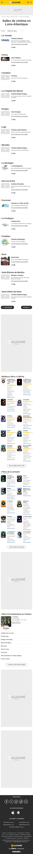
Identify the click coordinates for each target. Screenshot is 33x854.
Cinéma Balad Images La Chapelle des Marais (20, 94)
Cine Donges (16, 112)
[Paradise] (3, 519)
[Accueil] (15, 2)
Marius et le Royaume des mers (27, 490)
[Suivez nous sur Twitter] (11, 802)
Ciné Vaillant (16, 58)
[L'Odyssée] (3, 402)
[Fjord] (3, 433)
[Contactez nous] (26, 802)
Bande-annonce (11, 397)
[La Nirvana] (3, 503)
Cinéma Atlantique (18, 239)
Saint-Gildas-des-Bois (11, 292)
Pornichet (6, 200)
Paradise (9, 516)
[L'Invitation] (6, 623)
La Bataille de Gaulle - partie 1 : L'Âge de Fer (27, 381)
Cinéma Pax (15, 221)
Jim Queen (26, 399)
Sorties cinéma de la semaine (16, 547)
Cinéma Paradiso (17, 184)
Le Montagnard (16, 166)
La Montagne (7, 163)
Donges (5, 109)
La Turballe (7, 35)
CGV (6, 834)
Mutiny (9, 488)
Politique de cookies (14, 834)
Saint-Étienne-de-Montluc (13, 272)
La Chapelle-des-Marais (12, 91)
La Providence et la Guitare (11, 532)
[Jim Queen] (19, 402)
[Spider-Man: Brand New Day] (19, 418)
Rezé (4, 254)
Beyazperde (6, 824)
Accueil (3, 16)
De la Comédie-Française (27, 446)
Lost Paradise (27, 532)
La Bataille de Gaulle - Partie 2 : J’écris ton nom (11, 381)
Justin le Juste (5, 649)
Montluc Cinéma (17, 275)
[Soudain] (19, 433)
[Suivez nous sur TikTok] (21, 802)
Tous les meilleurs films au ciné (16, 465)
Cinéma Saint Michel (18, 130)
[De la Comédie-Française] (19, 448)
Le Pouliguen (8, 218)
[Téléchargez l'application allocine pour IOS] (13, 812)
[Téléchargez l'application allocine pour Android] (19, 812)
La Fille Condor (27, 516)
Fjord (8, 430)
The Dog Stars (5, 636)
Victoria (14, 76)
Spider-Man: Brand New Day (27, 416)
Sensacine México (14, 827)
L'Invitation (15, 617)
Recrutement (21, 833)
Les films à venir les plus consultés (16, 664)
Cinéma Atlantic (17, 38)
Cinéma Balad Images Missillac (20, 148)
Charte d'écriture (28, 836)
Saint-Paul (15, 257)
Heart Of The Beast (6, 642)
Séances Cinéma (14, 16)
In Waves (9, 416)
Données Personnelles (6, 836)
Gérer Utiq (19, 838)
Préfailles (6, 236)
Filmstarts (6, 822)
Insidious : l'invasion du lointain (10, 477)
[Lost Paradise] (19, 534)
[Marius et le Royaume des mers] (19, 491)
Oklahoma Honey (26, 501)
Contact (4, 833)
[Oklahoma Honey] (19, 503)
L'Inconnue (4, 652)
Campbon (6, 73)
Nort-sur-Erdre (8, 181)
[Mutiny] (3, 491)
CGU (3, 834)
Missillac (6, 145)
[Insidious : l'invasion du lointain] (3, 478)
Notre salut (4, 646)
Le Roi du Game (5, 658)
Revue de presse (18, 836)
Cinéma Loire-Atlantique (24, 16)
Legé (4, 127)
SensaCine (22, 822)
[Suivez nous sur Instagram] (16, 802)
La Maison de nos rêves (7, 633)
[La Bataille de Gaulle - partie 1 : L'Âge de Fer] (19, 382)
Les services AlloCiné (11, 838)
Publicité (27, 833)
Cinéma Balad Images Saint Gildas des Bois (20, 295)
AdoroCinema (23, 824)
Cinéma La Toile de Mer (20, 203)
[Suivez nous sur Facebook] (7, 802)
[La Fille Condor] (19, 519)
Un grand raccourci (9, 446)
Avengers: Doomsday (6, 639)
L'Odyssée (10, 399)
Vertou (5, 55)
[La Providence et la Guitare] (3, 534)
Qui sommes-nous (11, 833)
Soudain (25, 430)
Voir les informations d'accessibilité (19, 44)
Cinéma (7, 16)
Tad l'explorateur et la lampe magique (11, 655)
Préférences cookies (25, 834)
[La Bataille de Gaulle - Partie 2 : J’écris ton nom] (3, 382)
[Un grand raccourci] (3, 448)
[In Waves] (3, 418)
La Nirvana (10, 501)
